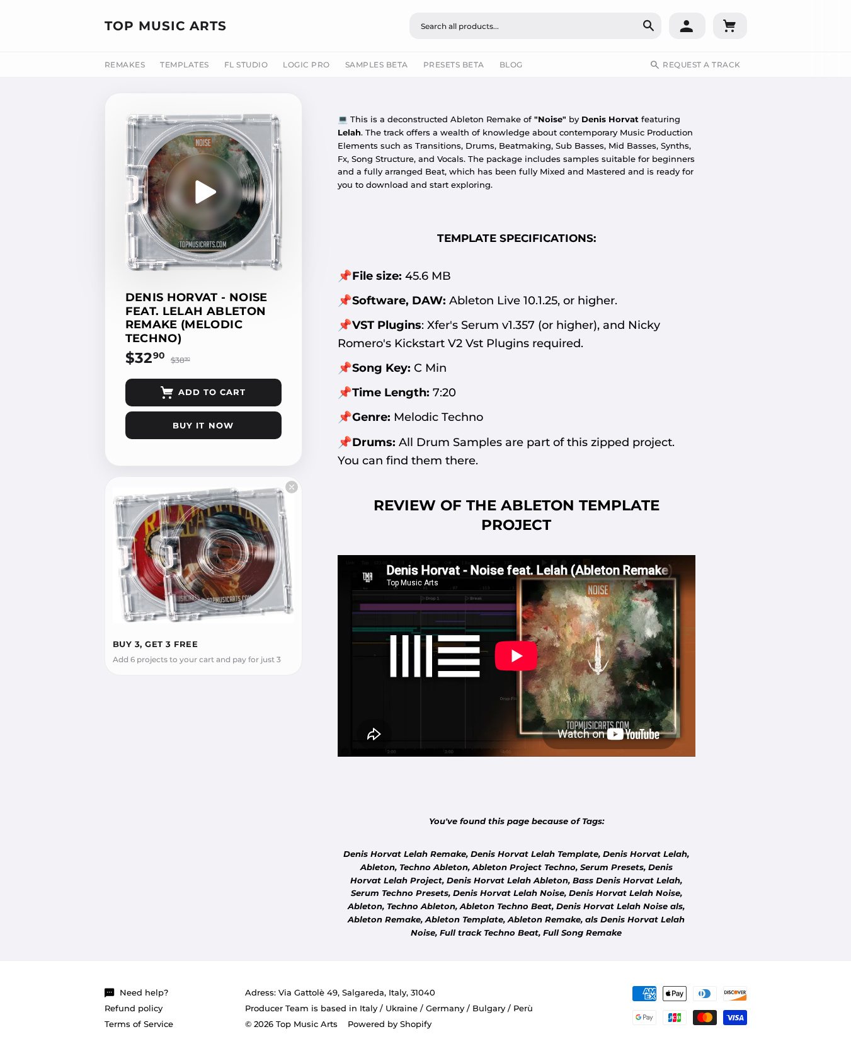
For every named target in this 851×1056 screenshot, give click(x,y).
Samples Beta (376, 64)
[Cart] (730, 26)
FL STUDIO (246, 64)
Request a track (702, 64)
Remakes (125, 64)
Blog (511, 64)
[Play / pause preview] (203, 192)
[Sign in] (687, 26)
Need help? (144, 992)
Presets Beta (453, 64)
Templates (184, 64)
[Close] (291, 487)
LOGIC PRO (306, 64)
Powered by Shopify (389, 1024)
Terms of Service (139, 1024)
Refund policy (134, 1008)
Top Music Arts (166, 25)
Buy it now (203, 425)
